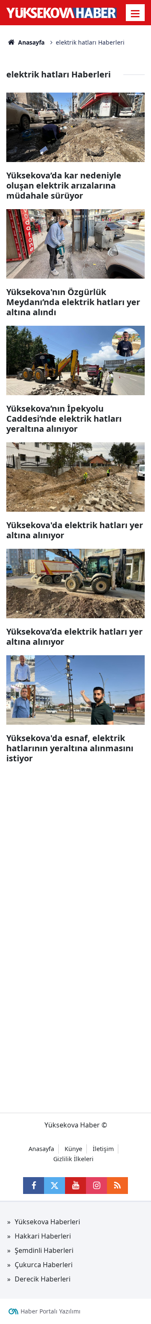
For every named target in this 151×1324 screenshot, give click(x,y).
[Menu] (135, 13)
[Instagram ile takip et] (96, 1185)
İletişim (103, 1149)
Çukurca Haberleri (44, 1264)
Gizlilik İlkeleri (73, 1159)
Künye (73, 1149)
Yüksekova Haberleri (47, 1221)
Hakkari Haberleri (43, 1236)
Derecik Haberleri (42, 1279)
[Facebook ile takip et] (33, 1185)
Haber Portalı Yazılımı (51, 1311)
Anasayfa (30, 42)
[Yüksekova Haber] (61, 12)
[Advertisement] (75, 847)
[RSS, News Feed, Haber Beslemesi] (117, 1185)
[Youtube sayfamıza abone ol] (75, 1185)
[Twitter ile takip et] (54, 1185)
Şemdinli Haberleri (44, 1250)
